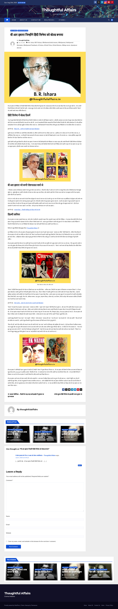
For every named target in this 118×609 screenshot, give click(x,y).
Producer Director (23, 30)
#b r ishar (31, 42)
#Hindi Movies (57, 45)
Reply (79, 465)
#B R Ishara (38, 42)
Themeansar (34, 605)
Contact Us (97, 605)
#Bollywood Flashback (30, 45)
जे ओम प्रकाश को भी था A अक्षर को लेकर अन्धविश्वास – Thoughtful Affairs (36, 455)
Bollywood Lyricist (102, 569)
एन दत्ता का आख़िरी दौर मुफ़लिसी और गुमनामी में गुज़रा (71, 433)
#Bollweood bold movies (50, 42)
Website (8, 533)
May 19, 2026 (40, 575)
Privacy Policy (109, 605)
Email (8, 524)
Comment (9, 480)
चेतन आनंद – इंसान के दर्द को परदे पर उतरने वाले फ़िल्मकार (28, 303)
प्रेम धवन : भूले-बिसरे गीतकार (99, 572)
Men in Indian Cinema (47, 431)
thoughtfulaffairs (24, 40)
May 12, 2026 (68, 575)
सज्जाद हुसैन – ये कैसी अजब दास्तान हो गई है (17, 433)
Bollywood (49, 20)
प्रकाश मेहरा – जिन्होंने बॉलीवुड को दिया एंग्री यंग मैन (27, 209)
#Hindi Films (48, 45)
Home (14, 20)
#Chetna (40, 45)
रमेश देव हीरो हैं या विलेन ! (42, 434)
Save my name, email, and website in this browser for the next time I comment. (32, 541)
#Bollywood (61, 42)
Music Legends (18, 429)
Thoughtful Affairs (59, 10)
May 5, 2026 (94, 575)
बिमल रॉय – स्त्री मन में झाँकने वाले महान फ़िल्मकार (26, 129)
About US (23, 20)
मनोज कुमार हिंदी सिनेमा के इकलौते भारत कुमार (67, 394)
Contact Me (36, 20)
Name (8, 516)
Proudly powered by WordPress (12, 605)
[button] (109, 20)
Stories (62, 20)
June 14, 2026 (13, 575)
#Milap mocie (66, 45)
